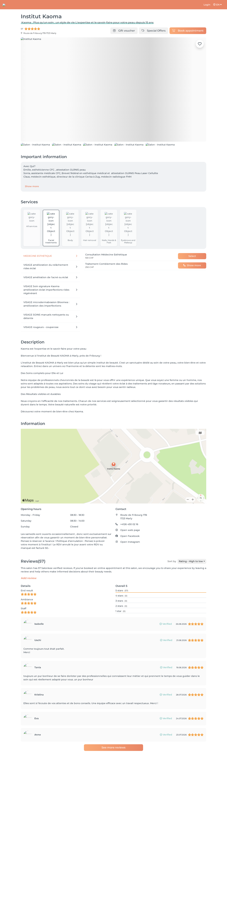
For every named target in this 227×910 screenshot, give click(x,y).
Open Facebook (130, 554)
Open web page (130, 548)
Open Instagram (130, 560)
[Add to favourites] (200, 44)
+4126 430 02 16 (129, 542)
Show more (32, 204)
